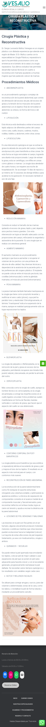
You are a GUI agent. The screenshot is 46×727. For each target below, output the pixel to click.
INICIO (15, 698)
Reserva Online (10, 685)
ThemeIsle (32, 721)
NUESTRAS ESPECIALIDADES (23, 704)
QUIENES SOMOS (27, 698)
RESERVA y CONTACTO (23, 716)
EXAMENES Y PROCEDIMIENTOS (23, 710)
